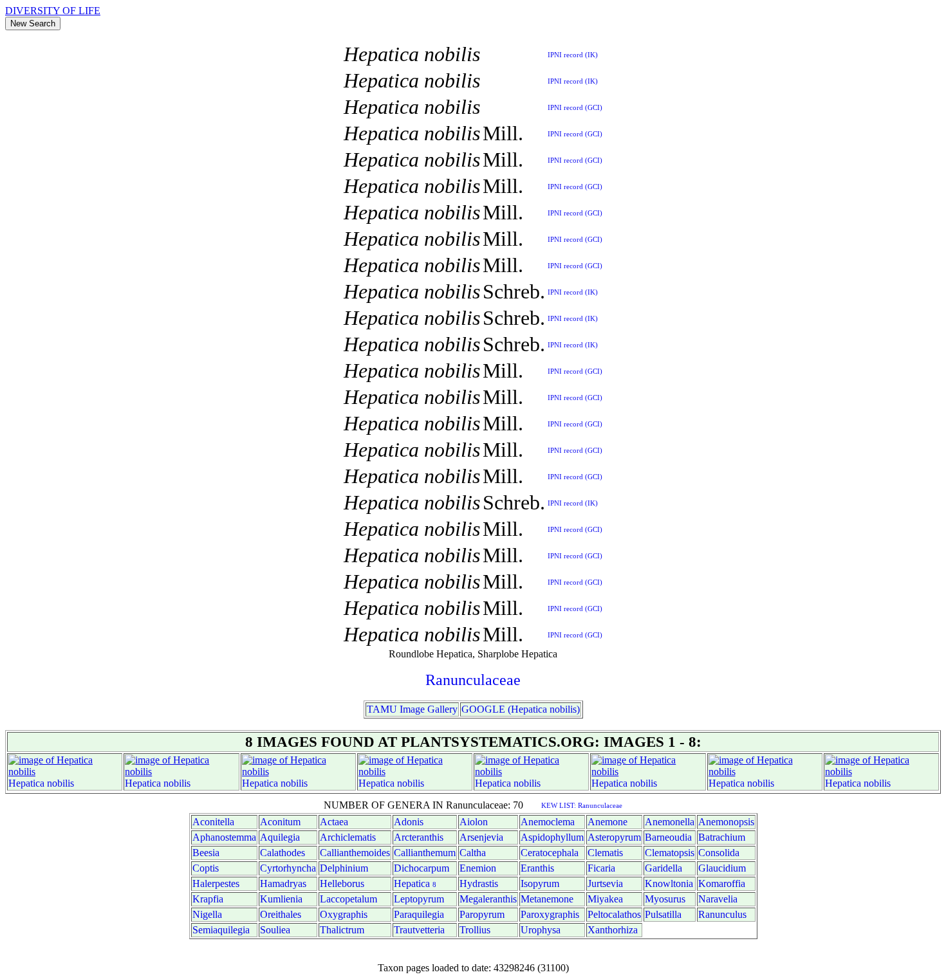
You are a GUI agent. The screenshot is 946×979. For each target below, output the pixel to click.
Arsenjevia (481, 837)
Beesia (205, 852)
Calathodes (282, 852)
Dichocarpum (421, 868)
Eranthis (537, 868)
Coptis (205, 868)
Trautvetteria (419, 929)
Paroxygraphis (550, 914)
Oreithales (280, 914)
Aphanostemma (224, 837)
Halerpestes (215, 883)
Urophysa (541, 929)
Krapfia (207, 898)
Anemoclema (548, 821)
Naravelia (717, 898)
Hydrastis (478, 883)
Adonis (408, 821)
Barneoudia (668, 837)
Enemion (477, 868)
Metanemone (547, 898)
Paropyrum (482, 914)
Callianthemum (425, 852)
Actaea (334, 821)
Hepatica (26, 783)
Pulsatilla (663, 914)
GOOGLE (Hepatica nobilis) (520, 709)
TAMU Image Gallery (412, 709)
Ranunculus (722, 914)
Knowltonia (669, 883)
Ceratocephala (550, 852)
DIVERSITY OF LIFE (52, 10)
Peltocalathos (614, 914)
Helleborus (342, 883)
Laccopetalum (348, 898)
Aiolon (473, 821)
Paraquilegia (419, 914)
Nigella (207, 914)
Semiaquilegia (221, 929)
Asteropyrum (614, 837)
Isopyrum (540, 883)
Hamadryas (283, 883)
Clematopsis (669, 852)
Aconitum (280, 821)
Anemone (607, 821)
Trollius (474, 929)
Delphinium (344, 868)
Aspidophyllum (552, 837)
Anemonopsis (726, 821)
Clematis (605, 852)
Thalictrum (342, 929)
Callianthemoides (355, 852)
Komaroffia (721, 883)
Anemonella (669, 821)
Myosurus (665, 898)
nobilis (60, 783)
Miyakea (605, 898)
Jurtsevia (605, 883)
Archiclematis (348, 837)
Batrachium (721, 837)
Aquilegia (280, 837)
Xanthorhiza (613, 929)
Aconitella (213, 821)
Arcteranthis (418, 837)
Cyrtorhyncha (288, 868)
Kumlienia (281, 898)
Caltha (472, 852)
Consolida (718, 852)
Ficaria (601, 868)
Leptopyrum (419, 898)
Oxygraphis (343, 914)
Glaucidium (722, 868)
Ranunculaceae (473, 680)
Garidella (663, 868)
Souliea (275, 929)
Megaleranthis (488, 898)
